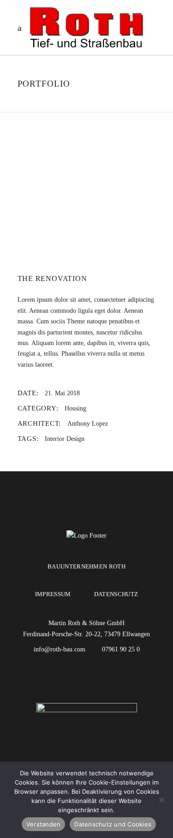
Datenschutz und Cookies (112, 824)
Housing (75, 408)
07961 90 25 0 (121, 649)
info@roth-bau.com (60, 649)
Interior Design (64, 438)
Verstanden (43, 824)
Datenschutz (116, 594)
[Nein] (161, 799)
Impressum (53, 594)
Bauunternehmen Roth (86, 566)
